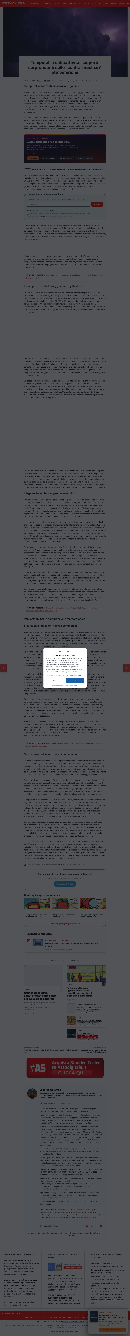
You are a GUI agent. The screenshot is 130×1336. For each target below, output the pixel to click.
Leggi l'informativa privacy (74, 675)
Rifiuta (55, 680)
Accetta (75, 680)
